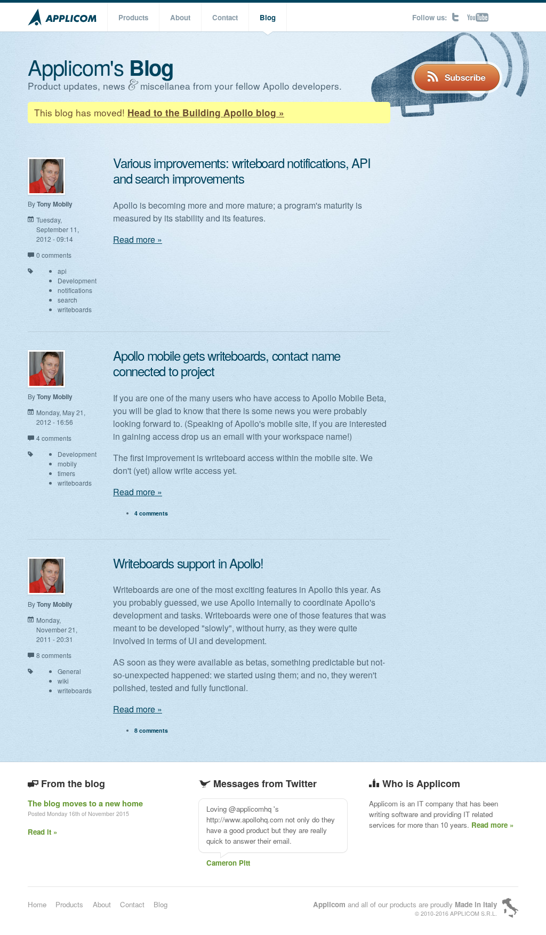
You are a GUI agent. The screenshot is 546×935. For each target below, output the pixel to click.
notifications (75, 290)
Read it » (42, 832)
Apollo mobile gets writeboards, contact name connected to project (226, 363)
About (180, 17)
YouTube (478, 17)
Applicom (62, 17)
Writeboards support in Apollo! (188, 562)
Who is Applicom (421, 783)
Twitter (455, 17)
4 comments (53, 437)
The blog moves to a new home (85, 803)
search (67, 299)
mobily (67, 463)
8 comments (53, 655)
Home (37, 904)
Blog (268, 17)
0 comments (53, 254)
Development (77, 280)
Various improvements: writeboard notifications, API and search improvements (242, 170)
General (69, 671)
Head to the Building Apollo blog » (205, 112)
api (62, 270)
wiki (63, 680)
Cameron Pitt (228, 863)
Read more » (137, 239)
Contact (225, 17)
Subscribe (457, 77)
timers (66, 473)
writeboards (75, 309)
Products (133, 17)
